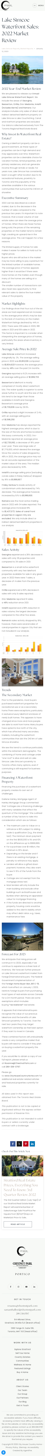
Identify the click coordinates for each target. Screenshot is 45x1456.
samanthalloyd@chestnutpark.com (22, 1310)
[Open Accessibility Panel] (3, 1452)
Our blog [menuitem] (23, 1401)
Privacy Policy (12, 1447)
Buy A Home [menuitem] (22, 1372)
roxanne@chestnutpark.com (23, 1306)
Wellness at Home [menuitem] (22, 1364)
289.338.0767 (22, 1314)
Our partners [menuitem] (22, 1397)
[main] (22, 619)
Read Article (18, 1224)
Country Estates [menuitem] (22, 1357)
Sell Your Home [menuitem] (22, 1353)
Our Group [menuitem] (22, 1394)
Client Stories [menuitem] (22, 1386)
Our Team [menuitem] (22, 1390)
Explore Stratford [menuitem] (23, 1349)
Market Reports (26, 48)
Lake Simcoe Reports (11, 48)
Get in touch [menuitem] (22, 1405)
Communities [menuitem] (22, 1360)
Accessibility (33, 1447)
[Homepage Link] (6, 5)
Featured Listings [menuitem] (22, 1368)
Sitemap (23, 1447)
